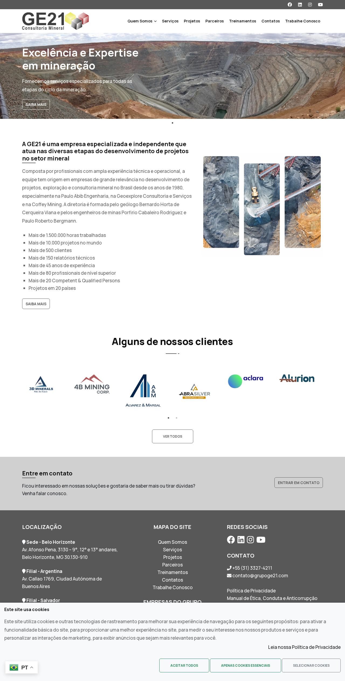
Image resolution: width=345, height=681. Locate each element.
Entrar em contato (298, 482)
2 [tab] (176, 418)
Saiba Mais (36, 104)
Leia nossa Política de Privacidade (304, 647)
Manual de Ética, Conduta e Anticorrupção (272, 598)
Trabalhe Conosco (302, 21)
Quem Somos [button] (139, 21)
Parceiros (214, 21)
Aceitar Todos (184, 665)
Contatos (270, 21)
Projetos (192, 21)
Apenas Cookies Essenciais (245, 665)
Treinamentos (242, 21)
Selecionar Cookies (311, 665)
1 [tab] (172, 123)
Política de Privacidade (251, 591)
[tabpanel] (172, 76)
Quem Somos (172, 542)
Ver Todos (172, 436)
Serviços (170, 21)
